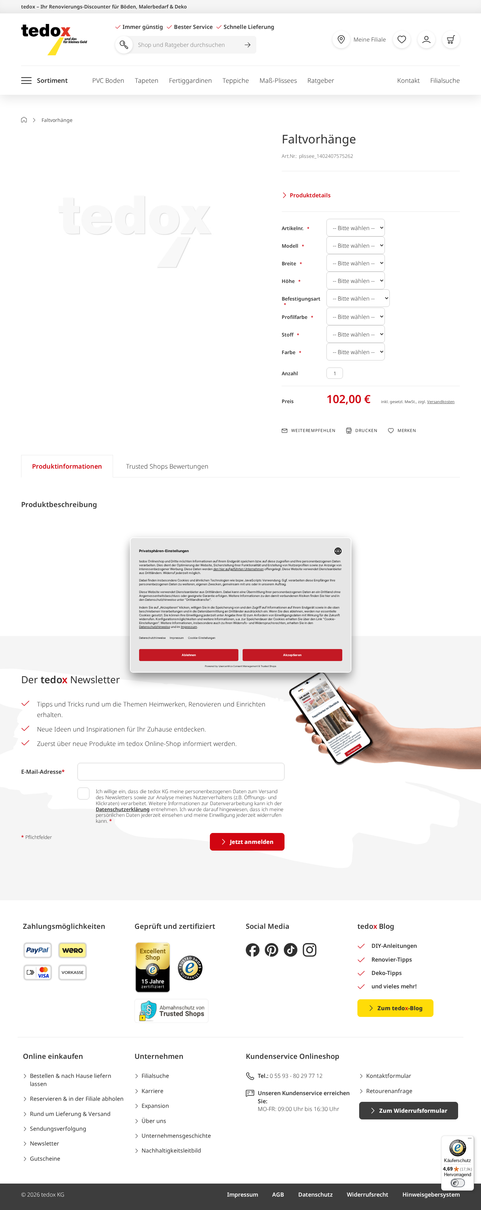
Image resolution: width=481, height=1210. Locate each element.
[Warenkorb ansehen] (451, 39)
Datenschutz (315, 1194)
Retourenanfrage (389, 1091)
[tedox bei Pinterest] (272, 950)
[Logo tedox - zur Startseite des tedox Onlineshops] (54, 39)
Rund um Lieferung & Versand (70, 1114)
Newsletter (44, 1143)
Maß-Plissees (278, 80)
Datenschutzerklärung (123, 809)
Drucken (366, 430)
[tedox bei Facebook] (253, 950)
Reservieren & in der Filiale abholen (77, 1099)
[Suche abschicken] (247, 45)
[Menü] (470, 1140)
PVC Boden (108, 80)
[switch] (458, 1183)
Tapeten (146, 80)
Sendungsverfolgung (58, 1128)
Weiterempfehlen (313, 430)
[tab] (67, 466)
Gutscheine (45, 1158)
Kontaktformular (388, 1076)
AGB (278, 1194)
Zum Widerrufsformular (413, 1111)
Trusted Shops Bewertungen (167, 466)
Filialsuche (445, 80)
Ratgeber (320, 80)
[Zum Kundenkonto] (426, 39)
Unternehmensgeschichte (176, 1136)
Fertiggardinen (190, 80)
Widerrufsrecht (367, 1194)
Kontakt (408, 80)
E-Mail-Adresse (43, 772)
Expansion (155, 1106)
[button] (137, 224)
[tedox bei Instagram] (310, 950)
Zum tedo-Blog (400, 1008)
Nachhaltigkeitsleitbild (171, 1150)
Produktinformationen (67, 466)
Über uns (154, 1121)
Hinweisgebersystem (431, 1194)
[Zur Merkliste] (402, 39)
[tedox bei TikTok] (291, 950)
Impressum (242, 1194)
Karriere (152, 1091)
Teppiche (236, 80)
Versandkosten (441, 401)
